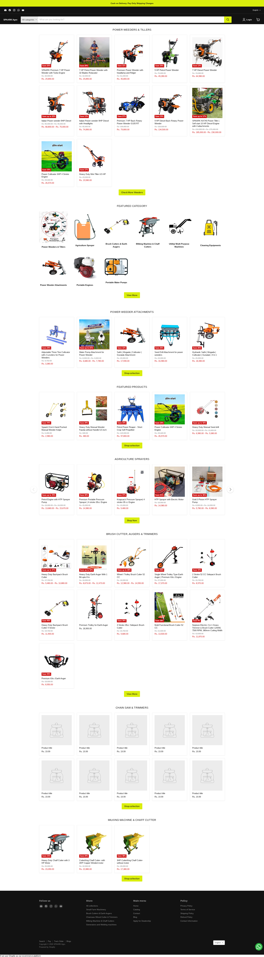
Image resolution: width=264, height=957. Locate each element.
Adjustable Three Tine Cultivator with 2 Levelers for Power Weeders (56, 355)
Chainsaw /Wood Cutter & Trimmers (101, 917)
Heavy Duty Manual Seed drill (205, 427)
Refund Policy (186, 917)
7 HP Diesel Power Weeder (204, 70)
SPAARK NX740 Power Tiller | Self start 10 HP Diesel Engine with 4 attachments (205, 123)
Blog (135, 917)
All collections (92, 906)
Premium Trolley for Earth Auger (93, 625)
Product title (47, 748)
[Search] (228, 19)
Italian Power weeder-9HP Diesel (56, 121)
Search (42, 941)
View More (132, 295)
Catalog (136, 909)
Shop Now (132, 520)
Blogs (69, 941)
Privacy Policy (186, 906)
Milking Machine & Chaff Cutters (100, 921)
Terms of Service (187, 909)
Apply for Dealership (142, 921)
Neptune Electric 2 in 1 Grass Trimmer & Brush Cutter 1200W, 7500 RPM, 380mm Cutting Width (207, 628)
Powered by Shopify (47, 947)
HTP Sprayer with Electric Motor (169, 499)
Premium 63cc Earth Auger (54, 678)
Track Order (59, 941)
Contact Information (189, 921)
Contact (136, 913)
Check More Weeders (132, 192)
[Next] (230, 489)
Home (135, 906)
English (255, 10)
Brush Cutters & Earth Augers (99, 913)
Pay (49, 941)
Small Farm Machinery (96, 909)
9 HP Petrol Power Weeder (167, 70)
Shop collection (132, 373)
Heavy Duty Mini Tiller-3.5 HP (92, 174)
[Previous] (33, 489)
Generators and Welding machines (101, 925)
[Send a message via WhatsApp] (259, 947)
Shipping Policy (187, 913)
